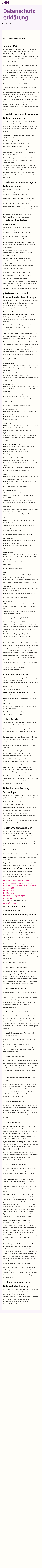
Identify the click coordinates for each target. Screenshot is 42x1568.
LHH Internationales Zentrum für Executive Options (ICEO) (19, 887)
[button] (38, 2)
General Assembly (10, 898)
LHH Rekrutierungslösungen (14, 896)
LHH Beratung (8, 893)
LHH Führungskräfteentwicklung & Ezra (18, 883)
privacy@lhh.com (10, 903)
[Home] (6, 2)
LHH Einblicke (8, 891)
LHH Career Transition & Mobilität (16, 881)
